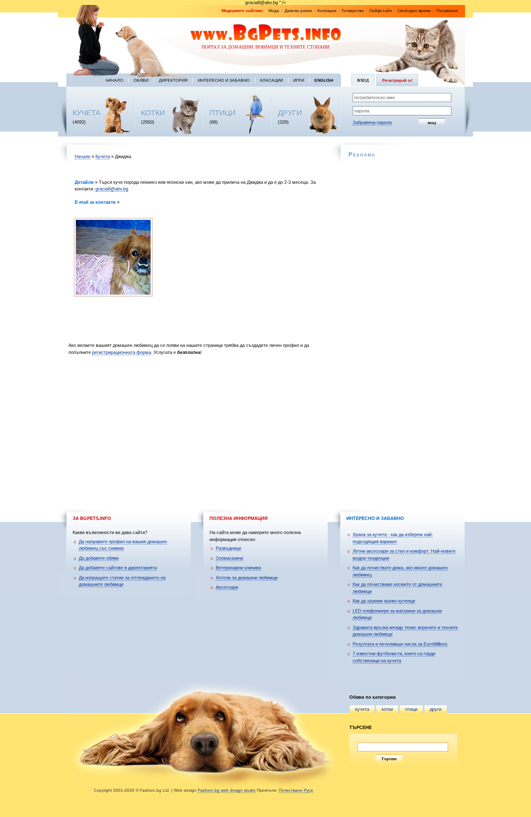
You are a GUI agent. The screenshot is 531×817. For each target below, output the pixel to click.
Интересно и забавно (224, 80)
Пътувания (447, 10)
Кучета (102, 156)
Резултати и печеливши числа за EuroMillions (400, 643)
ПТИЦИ (222, 113)
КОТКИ (153, 113)
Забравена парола (372, 122)
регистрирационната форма (121, 352)
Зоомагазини (229, 558)
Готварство (353, 10)
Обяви (141, 80)
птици (411, 709)
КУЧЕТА (86, 113)
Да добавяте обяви (99, 558)
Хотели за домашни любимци (247, 577)
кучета (362, 709)
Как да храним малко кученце (384, 600)
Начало (114, 80)
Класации (271, 80)
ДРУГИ (290, 113)
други (435, 709)
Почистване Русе (296, 790)
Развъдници (228, 548)
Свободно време (414, 10)
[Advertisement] (198, 429)
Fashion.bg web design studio (227, 790)
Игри (298, 80)
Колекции (326, 10)
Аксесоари (227, 587)
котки (387, 709)
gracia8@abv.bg (111, 188)
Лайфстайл (380, 10)
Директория (173, 80)
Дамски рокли (298, 10)
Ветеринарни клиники (238, 567)
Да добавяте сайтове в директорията (118, 567)
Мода (273, 10)
